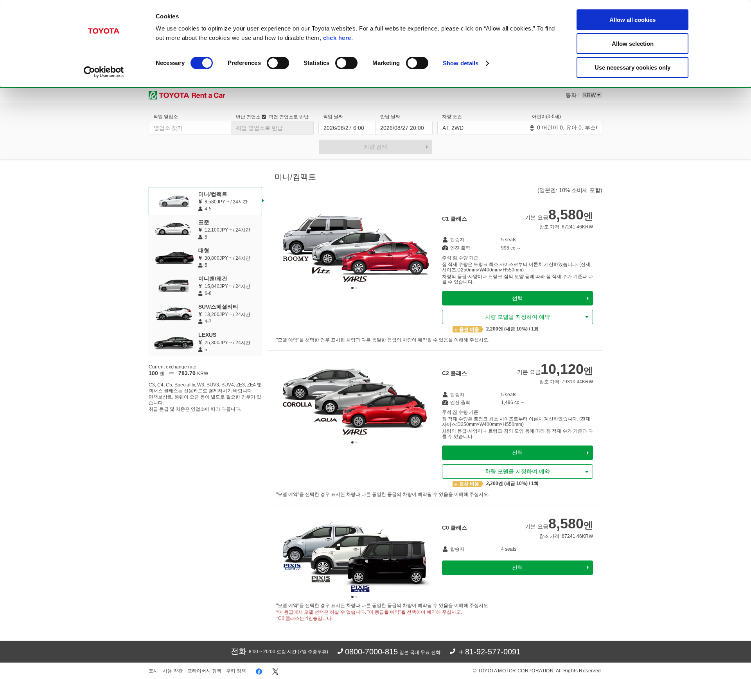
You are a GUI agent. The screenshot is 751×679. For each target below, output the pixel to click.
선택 (517, 298)
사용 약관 (173, 671)
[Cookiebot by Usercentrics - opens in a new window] (104, 72)
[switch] (278, 63)
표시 (153, 671)
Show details (460, 63)
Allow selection (633, 43)
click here (337, 37)
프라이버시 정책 (204, 671)
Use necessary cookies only (632, 67)
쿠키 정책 (236, 671)
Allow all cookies (632, 19)
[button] (352, 288)
